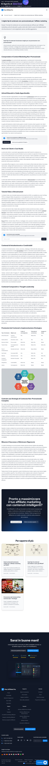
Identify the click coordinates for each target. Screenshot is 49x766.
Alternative (8, 703)
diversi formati (31, 179)
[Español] (7, 754)
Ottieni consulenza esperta (30, 521)
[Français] (9, 754)
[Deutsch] (2, 754)
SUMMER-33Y (20, 6)
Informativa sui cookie (22, 761)
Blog (9, 709)
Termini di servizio (18, 759)
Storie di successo (40, 697)
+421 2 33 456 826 (7, 738)
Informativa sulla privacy (40, 759)
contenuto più (30, 96)
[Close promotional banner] (47, 1)
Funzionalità (8, 695)
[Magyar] (11, 754)
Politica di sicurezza (28, 759)
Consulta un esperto (30, 729)
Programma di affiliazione (40, 699)
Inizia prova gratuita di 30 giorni (18, 650)
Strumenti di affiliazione (24, 723)
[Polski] (18, 754)
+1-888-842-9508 (7, 740)
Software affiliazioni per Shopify (24, 709)
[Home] (2, 15)
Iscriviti (43, 239)
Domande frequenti (8, 15)
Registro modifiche (24, 697)
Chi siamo (40, 692)
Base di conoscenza (24, 692)
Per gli (3, 221)
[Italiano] (14, 754)
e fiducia (43, 108)
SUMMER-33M (7, 6)
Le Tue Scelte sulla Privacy (31, 763)
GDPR (30, 761)
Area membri (24, 694)
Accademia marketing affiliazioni (8, 714)
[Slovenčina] (23, 754)
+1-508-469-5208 (7, 743)
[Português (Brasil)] (20, 754)
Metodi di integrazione (8, 698)
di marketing (25, 81)
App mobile (8, 700)
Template (9, 712)
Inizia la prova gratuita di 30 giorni (19, 142)
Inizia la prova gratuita (16, 521)
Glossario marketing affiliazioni (8, 717)
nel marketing (20, 250)
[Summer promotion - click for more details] (24, 4)
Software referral (24, 720)
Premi (40, 694)
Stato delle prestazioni (24, 699)
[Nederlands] (16, 754)
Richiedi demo (7, 142)
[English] (4, 754)
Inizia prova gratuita (18, 729)
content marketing (6, 60)
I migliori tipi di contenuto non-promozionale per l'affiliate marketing (28, 15)
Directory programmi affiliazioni (8, 719)
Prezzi (8, 692)
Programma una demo (33, 650)
